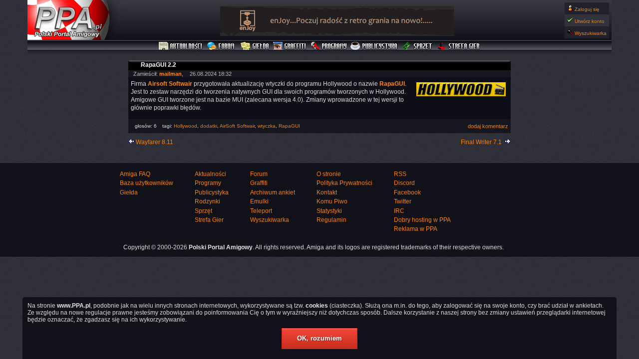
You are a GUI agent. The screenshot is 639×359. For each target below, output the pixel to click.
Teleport (261, 210)
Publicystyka (374, 46)
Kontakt (327, 192)
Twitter (402, 201)
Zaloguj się (587, 9)
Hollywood (185, 126)
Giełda (255, 46)
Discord (404, 183)
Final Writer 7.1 (481, 142)
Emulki (259, 201)
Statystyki (329, 210)
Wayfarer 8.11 (154, 142)
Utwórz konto (590, 21)
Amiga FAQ (135, 174)
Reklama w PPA (415, 228)
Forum (222, 46)
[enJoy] (337, 33)
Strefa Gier (459, 46)
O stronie (329, 174)
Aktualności (180, 46)
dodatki (208, 126)
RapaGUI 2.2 (158, 64)
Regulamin (331, 219)
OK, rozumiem (319, 338)
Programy (328, 46)
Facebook (407, 192)
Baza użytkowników (146, 183)
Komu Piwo (332, 201)
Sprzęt (417, 46)
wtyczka (267, 126)
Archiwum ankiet (272, 192)
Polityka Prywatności (344, 183)
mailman (170, 74)
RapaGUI (289, 126)
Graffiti (290, 46)
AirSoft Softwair (237, 126)
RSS (400, 174)
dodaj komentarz (488, 126)
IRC (399, 210)
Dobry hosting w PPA (422, 219)
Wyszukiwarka (591, 33)
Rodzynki (207, 201)
